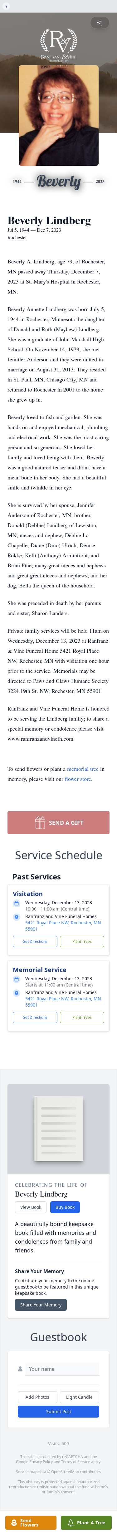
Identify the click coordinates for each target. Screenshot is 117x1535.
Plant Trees (82, 941)
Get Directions (34, 941)
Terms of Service (75, 1461)
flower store (78, 778)
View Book (30, 1207)
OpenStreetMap (65, 1471)
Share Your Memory (40, 1305)
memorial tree (83, 768)
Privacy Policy (41, 1461)
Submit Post (58, 1411)
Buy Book (65, 1207)
